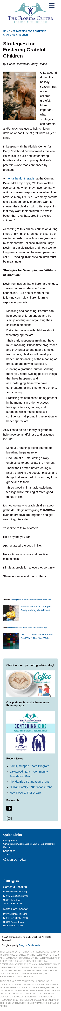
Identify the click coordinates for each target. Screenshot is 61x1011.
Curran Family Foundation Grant (31, 787)
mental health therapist (20, 178)
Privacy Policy (10, 840)
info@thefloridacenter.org (15, 891)
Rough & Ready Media (29, 945)
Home (6, 31)
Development (16, 599)
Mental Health (36, 599)
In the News (26, 599)
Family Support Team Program (29, 766)
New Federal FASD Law (25, 792)
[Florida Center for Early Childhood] (30, 13)
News (45, 599)
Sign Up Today (16, 859)
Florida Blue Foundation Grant (29, 781)
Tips (49, 599)
